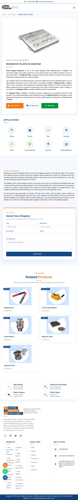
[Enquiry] (5, 477)
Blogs (32, 466)
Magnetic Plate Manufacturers (50, 70)
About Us (33, 451)
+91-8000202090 (30, 1)
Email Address (43, 223)
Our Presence (34, 458)
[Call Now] (5, 465)
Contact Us (34, 470)
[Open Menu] (74, 7)
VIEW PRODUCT (9, 311)
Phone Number (10, 231)
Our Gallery (34, 462)
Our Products (12, 14)
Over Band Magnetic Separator (9, 477)
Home (4, 14)
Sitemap (33, 455)
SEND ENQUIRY (15, 106)
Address (42, 231)
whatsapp (51, 105)
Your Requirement (10, 238)
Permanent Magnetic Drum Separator (19, 486)
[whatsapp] (5, 471)
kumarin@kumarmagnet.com (45, 1)
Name (7, 223)
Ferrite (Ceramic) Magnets (8, 485)
